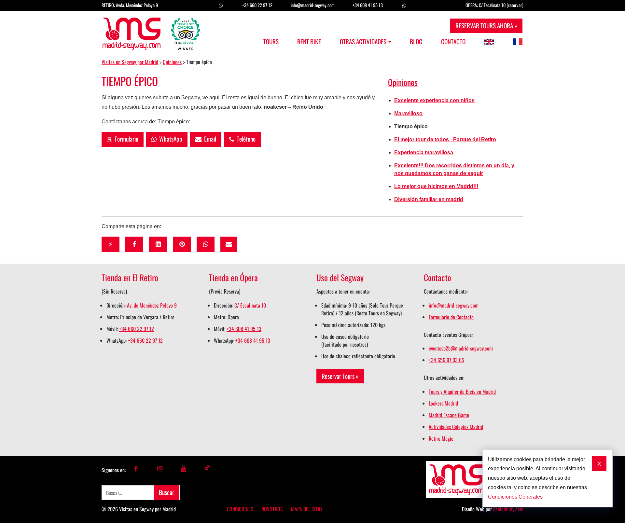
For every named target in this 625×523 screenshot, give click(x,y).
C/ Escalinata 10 (250, 305)
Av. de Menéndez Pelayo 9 (152, 305)
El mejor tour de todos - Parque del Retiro (445, 139)
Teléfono (245, 139)
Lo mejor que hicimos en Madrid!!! (436, 186)
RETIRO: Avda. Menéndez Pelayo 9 (130, 5)
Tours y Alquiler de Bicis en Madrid (462, 391)
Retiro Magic (441, 438)
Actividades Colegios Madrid (456, 427)
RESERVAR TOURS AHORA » (486, 25)
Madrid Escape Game (449, 415)
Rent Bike (309, 41)
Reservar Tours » (340, 376)
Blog (416, 41)
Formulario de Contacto (451, 317)
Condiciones (240, 509)
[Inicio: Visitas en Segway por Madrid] (151, 32)
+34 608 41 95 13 (368, 5)
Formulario (125, 139)
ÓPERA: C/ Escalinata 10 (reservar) (494, 5)
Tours (271, 41)
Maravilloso (408, 113)
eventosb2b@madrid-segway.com (461, 348)
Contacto (453, 41)
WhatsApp (169, 139)
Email (208, 139)
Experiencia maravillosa (423, 152)
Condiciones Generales (515, 497)
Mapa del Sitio (306, 509)
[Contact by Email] (228, 244)
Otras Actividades (363, 41)
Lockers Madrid (443, 403)
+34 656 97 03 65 (446, 360)
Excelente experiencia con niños (434, 100)
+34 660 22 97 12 (257, 5)
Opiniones (403, 82)
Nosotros (272, 509)
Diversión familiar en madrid (428, 199)
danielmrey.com (508, 509)
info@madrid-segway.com (313, 5)
